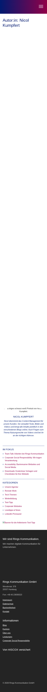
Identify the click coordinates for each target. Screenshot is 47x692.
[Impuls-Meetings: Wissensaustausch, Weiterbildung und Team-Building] (23, 247)
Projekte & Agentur (22, 204)
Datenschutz (8, 604)
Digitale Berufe (15, 392)
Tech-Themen (11, 495)
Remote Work (8, 303)
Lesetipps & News (12, 510)
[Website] (21, 441)
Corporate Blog (25, 389)
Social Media (33, 394)
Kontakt (6, 612)
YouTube (15, 397)
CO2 (19, 208)
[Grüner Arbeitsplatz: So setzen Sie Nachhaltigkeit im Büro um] (23, 149)
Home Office (11, 300)
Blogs (9, 387)
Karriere (34, 300)
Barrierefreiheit (12, 112)
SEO (38, 112)
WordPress (7, 397)
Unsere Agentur (11, 487)
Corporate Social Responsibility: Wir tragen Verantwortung (23, 459)
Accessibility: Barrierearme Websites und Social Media (22, 465)
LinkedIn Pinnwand (13, 514)
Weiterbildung (31, 303)
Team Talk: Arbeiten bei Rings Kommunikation (24, 454)
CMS (14, 387)
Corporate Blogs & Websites (25, 108)
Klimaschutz (18, 210)
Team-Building (19, 303)
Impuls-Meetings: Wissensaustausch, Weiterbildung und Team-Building (22, 275)
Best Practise (12, 208)
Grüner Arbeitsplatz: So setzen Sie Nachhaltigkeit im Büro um (23, 175)
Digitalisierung (27, 392)
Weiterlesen (11, 119)
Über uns (6, 633)
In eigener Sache (23, 300)
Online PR (19, 394)
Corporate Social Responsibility (16, 641)
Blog (5, 625)
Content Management (27, 112)
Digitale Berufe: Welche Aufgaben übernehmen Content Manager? (22, 366)
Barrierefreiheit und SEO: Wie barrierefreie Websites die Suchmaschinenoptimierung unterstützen (20, 88)
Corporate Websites (13, 506)
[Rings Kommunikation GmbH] (12, 7)
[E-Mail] (25, 441)
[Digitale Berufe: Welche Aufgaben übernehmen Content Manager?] (23, 339)
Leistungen (7, 637)
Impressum (7, 600)
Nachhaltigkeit (29, 210)
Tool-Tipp (9, 502)
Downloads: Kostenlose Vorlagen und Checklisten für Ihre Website (21, 472)
